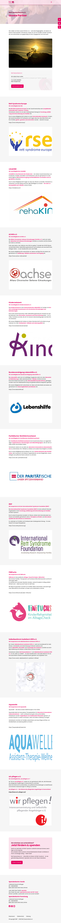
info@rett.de (17, 81)
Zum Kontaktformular (17, 86)
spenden (24, 890)
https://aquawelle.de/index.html (17, 727)
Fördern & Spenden (16, 862)
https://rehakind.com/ (15, 188)
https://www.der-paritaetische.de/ (18, 457)
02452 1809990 (17, 80)
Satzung (28, 916)
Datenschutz (20, 916)
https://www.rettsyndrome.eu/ (17, 122)
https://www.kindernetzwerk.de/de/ (18, 326)
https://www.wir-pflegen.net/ (17, 792)
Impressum (12, 916)
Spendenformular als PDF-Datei (29, 892)
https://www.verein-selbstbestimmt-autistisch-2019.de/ (24, 658)
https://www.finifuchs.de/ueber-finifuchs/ (20, 592)
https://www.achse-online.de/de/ (18, 256)
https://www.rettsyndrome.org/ (17, 525)
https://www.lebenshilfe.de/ (16, 389)
